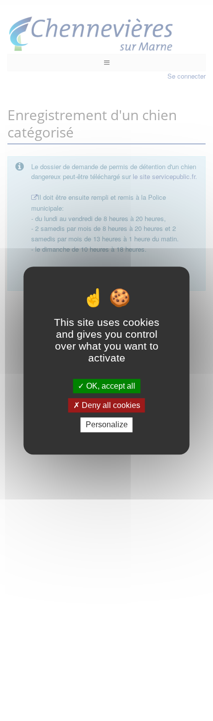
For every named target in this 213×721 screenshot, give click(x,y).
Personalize (107, 425)
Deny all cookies (110, 405)
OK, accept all (109, 386)
